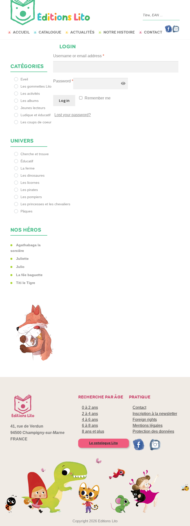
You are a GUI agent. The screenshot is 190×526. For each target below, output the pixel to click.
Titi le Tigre (25, 283)
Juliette (22, 259)
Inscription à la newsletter (155, 414)
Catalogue (50, 32)
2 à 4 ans (90, 414)
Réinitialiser (29, 52)
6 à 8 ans (90, 425)
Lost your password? (72, 115)
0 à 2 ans (90, 407)
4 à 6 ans (90, 419)
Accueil (21, 32)
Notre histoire (119, 32)
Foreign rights (145, 419)
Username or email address (78, 56)
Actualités (82, 32)
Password (63, 81)
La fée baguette (29, 275)
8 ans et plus (93, 431)
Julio (20, 267)
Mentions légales (148, 425)
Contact (153, 32)
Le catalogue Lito (103, 443)
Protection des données (153, 431)
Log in (64, 100)
